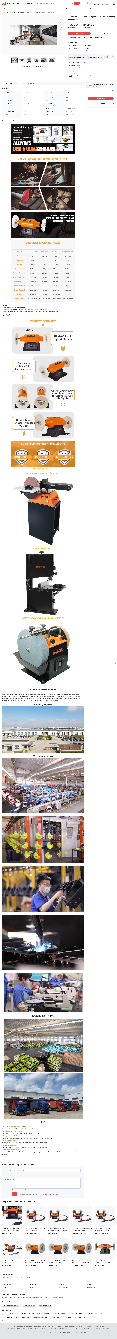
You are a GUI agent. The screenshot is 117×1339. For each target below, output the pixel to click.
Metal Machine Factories (43, 1313)
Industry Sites (69, 1326)
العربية (67, 1328)
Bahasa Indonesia (106, 1328)
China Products (25, 1326)
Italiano (50, 1328)
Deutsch (55, 1328)
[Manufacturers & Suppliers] (11, 3)
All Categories (7, 9)
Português (30, 1328)
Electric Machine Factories (27, 1313)
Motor (3, 1281)
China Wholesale (51, 1326)
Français (36, 1328)
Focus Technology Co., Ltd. (47, 1332)
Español (24, 1328)
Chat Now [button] (105, 33)
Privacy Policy (84, 1332)
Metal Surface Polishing (29, 1305)
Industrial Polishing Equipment (11, 1305)
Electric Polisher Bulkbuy (81, 1317)
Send (14, 1194)
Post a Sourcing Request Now (49, 1194)
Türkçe (91, 1328)
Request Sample (99, 37)
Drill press (61, 1284)
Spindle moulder (91, 1287)
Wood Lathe (33, 1281)
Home (3, 12)
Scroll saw (89, 1284)
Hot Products (16, 1326)
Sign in (113, 4)
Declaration (76, 1332)
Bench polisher (34, 1284)
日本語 (77, 1328)
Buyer (76, 9)
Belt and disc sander (7, 1284)
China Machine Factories (9, 1313)
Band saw (4, 1287)
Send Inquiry (79, 33)
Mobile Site (95, 1326)
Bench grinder (62, 1281)
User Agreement (68, 1332)
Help (85, 9)
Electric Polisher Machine (22, 1317)
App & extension (94, 9)
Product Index (88, 1326)
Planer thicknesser (63, 1287)
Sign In (70, 76)
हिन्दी (81, 1328)
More (3, 1320)
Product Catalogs (26, 1277)
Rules (114, 9)
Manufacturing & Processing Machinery (15, 12)
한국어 (72, 1328)
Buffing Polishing (7, 1317)
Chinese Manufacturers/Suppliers (38, 1326)
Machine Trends (67, 1317)
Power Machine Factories (60, 1313)
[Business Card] (113, 91)
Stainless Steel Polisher (45, 1305)
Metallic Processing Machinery (33, 12)
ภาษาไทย (86, 1328)
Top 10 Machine (55, 1317)
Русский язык (43, 1328)
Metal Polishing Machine (48, 12)
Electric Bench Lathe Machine (94, 1313)
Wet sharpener (91, 1281)
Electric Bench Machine (77, 1313)
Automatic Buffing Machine (39, 1317)
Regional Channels (78, 1326)
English (18, 1328)
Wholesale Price (61, 1326)
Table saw (32, 1287)
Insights (102, 1326)
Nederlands (61, 1328)
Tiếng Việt (97, 1328)
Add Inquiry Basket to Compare (33, 66)
